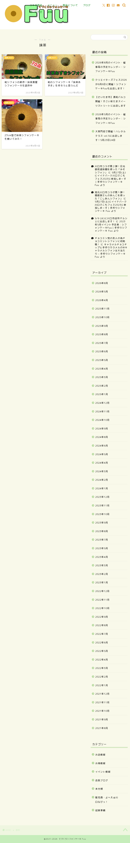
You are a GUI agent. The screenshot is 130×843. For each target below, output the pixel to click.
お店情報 (100, 754)
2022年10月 (102, 608)
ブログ (87, 5)
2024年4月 (101, 462)
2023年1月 (101, 582)
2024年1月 (101, 488)
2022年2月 (101, 676)
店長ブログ (101, 780)
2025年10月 (102, 317)
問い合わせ (36, 12)
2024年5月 (101, 454)
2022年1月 (101, 685)
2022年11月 (102, 599)
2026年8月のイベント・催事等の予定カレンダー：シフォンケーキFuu (110, 67)
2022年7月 (101, 633)
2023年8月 (101, 531)
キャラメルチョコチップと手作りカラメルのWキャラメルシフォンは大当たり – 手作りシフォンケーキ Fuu (111, 250)
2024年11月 (102, 411)
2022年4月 (101, 659)
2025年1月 (101, 394)
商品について (70, 5)
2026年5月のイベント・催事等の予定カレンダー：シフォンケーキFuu (110, 118)
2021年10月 (102, 710)
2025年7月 (101, 343)
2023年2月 (101, 574)
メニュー (52, 5)
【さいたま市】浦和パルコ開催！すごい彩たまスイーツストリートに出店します (110, 101)
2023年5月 (101, 548)
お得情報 (100, 763)
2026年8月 (101, 283)
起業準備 (100, 810)
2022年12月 (102, 591)
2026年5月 (101, 291)
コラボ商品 (36, 5)
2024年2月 (101, 479)
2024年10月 (102, 420)
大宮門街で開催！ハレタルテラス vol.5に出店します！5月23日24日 (110, 136)
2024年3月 (101, 471)
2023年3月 (101, 565)
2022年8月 (101, 625)
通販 (49, 12)
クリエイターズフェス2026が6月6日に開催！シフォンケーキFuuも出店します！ (111, 84)
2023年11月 (102, 505)
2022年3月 (101, 668)
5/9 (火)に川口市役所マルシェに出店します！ (111, 220)
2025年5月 (101, 360)
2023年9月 (101, 522)
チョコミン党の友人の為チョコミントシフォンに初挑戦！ (110, 241)
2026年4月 (101, 300)
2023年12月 (102, 496)
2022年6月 (101, 642)
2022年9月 (101, 616)
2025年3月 (101, 377)
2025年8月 (101, 334)
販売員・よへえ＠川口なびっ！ (106, 799)
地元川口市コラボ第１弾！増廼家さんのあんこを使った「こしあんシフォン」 (110, 195)
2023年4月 (101, 557)
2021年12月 (102, 693)
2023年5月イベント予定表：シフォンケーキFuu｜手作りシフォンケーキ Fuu (111, 226)
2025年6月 (101, 351)
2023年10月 (102, 514)
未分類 (99, 788)
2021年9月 (101, 719)
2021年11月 (102, 702)
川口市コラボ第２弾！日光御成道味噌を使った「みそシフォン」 (110, 169)
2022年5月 (101, 651)
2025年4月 (101, 368)
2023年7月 (101, 539)
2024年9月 (101, 428)
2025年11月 (102, 308)
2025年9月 (101, 325)
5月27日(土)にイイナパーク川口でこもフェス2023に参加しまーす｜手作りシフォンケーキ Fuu (110, 179)
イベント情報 (103, 771)
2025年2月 (101, 385)
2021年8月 (101, 728)
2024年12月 (102, 402)
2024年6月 (101, 445)
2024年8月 (101, 437)
